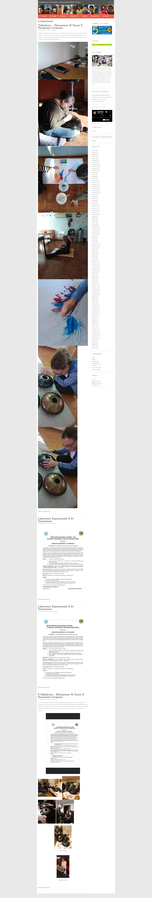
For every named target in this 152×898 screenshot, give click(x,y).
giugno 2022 (95, 218)
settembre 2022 (96, 214)
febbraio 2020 (95, 260)
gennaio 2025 (95, 162)
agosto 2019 (95, 272)
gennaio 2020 (95, 262)
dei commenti (96, 383)
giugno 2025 (95, 152)
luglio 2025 (94, 150)
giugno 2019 (95, 276)
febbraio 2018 (95, 306)
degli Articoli (96, 381)
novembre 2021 (96, 230)
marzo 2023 (95, 204)
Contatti (106, 16)
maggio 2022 (95, 220)
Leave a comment (51, 30)
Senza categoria (96, 369)
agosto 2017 (95, 318)
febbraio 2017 (95, 328)
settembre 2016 (96, 338)
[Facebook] (109, 2)
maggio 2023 (95, 200)
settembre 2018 (96, 294)
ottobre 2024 (95, 168)
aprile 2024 (95, 178)
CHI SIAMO (53, 16)
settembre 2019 (96, 270)
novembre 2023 (96, 188)
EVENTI (93, 359)
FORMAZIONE (46, 511)
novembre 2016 (96, 334)
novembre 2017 (96, 312)
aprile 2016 (95, 346)
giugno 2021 (95, 238)
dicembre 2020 (96, 244)
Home (44, 16)
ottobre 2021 (95, 232)
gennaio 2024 (95, 184)
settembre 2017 (96, 316)
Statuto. (94, 140)
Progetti (63, 16)
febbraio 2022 (95, 226)
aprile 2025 (95, 156)
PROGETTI (94, 365)
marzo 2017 (95, 326)
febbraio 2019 (95, 284)
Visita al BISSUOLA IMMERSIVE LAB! (101, 95)
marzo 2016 (95, 348)
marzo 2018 (95, 304)
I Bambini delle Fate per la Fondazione (102, 97)
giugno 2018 (95, 298)
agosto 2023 (95, 194)
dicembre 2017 (96, 310)
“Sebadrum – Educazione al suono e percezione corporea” (60, 26)
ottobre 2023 (95, 190)
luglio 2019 (94, 274)
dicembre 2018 (96, 288)
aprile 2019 (95, 280)
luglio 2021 (94, 236)
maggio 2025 (95, 154)
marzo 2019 (95, 282)
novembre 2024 (96, 166)
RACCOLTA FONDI (96, 367)
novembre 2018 (96, 290)
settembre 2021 (96, 234)
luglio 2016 (94, 340)
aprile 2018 (95, 302)
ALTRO (93, 357)
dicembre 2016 (96, 332)
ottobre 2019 (95, 268)
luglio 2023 (94, 196)
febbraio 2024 (95, 182)
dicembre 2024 (96, 164)
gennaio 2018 (95, 308)
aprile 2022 (95, 222)
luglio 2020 (94, 250)
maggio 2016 (95, 344)
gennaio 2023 (95, 208)
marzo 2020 (95, 258)
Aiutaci (84, 16)
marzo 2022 (95, 224)
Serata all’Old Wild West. (98, 101)
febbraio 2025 (95, 160)
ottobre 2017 (95, 314)
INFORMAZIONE (96, 363)
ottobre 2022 (95, 212)
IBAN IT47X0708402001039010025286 (102, 44)
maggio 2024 (95, 176)
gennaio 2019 (95, 286)
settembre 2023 (96, 192)
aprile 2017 (95, 324)
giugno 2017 (95, 320)
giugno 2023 (95, 198)
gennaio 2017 (95, 330)
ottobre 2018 (95, 292)
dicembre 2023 (96, 186)
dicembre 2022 (96, 210)
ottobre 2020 (95, 248)
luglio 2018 (94, 296)
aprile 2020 (95, 256)
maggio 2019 (95, 278)
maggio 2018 (95, 300)
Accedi (93, 379)
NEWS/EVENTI (74, 16)
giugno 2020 (95, 252)
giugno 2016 (95, 342)
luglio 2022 (94, 216)
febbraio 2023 (95, 206)
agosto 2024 (95, 172)
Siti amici (94, 131)
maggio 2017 (95, 322)
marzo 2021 (95, 242)
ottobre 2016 (95, 336)
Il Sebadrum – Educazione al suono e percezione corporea (61, 695)
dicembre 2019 (96, 264)
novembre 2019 (96, 266)
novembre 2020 (96, 246)
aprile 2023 (95, 202)
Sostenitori (95, 16)
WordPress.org (95, 385)
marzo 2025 (95, 158)
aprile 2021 (95, 240)
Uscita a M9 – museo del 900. (99, 99)
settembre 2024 (96, 170)
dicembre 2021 (96, 228)
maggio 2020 (95, 254)
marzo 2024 (95, 180)
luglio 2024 (94, 174)
